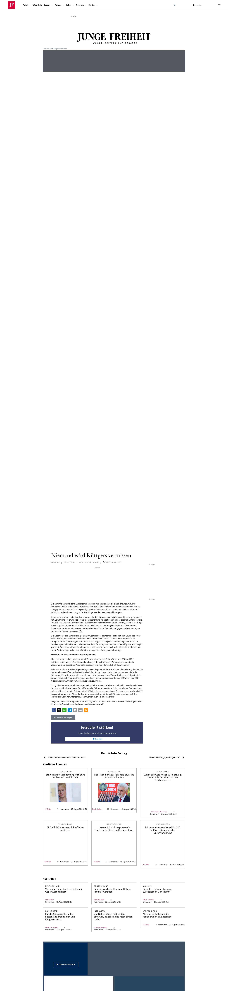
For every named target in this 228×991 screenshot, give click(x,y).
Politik (25, 5)
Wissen (58, 5)
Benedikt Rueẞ (99, 900)
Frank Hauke (96, 809)
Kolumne (55, 562)
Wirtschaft (37, 5)
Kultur (68, 5)
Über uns (80, 5)
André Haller (49, 900)
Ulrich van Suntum (51, 927)
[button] (174, 5)
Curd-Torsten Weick (100, 927)
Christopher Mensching (159, 812)
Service (92, 5)
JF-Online (48, 809)
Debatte (47, 5)
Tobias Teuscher (148, 900)
